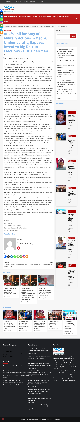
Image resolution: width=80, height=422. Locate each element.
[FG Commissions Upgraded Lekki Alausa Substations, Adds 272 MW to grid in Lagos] (25, 315)
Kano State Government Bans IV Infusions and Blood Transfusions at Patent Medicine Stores (45, 292)
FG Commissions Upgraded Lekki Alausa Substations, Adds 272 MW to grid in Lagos (24, 325)
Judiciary (34, 16)
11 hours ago (7, 296)
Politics (29, 16)
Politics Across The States (71, 112)
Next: (41, 264)
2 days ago (25, 301)
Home (4, 26)
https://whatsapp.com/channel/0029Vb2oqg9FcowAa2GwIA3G (25, 372)
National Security (12, 16)
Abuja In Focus (71, 238)
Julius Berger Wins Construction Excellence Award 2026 (54, 324)
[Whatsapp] (14, 256)
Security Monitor (18, 1)
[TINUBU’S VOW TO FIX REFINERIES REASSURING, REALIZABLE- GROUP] (11, 280)
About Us (26, 1)
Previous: (15, 264)
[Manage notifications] (3, 419)
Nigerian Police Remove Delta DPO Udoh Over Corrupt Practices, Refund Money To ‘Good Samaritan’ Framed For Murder (66, 94)
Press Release (22, 16)
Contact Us (40, 1)
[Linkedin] (11, 256)
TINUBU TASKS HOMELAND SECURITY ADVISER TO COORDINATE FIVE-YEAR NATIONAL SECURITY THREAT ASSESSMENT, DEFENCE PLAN (28, 293)
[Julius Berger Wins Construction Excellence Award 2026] (55, 315)
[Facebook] (5, 256)
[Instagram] (23, 256)
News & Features (70, 136)
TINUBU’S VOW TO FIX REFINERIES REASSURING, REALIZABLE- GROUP (10, 291)
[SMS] (17, 256)
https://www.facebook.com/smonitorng (19, 385)
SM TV (40, 16)
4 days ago (42, 298)
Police (54, 16)
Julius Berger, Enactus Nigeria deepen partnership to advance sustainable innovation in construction (70, 326)
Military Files (46, 16)
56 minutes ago (8, 330)
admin (19, 239)
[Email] (20, 256)
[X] (8, 256)
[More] (26, 256)
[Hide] (0, 35)
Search (58, 30)
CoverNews (49, 419)
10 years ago (7, 55)
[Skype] (1, 29)
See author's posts (25, 243)
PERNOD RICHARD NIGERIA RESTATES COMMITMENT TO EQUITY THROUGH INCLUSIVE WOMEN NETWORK (65, 53)
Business (61, 16)
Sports (67, 16)
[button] (76, 19)
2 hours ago (53, 328)
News (5, 16)
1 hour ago (22, 330)
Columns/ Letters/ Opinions (70, 265)
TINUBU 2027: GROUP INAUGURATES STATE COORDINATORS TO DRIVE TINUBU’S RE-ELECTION (39, 325)
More (5, 21)
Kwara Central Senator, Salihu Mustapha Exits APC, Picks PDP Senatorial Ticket (9, 325)
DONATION (33, 1)
